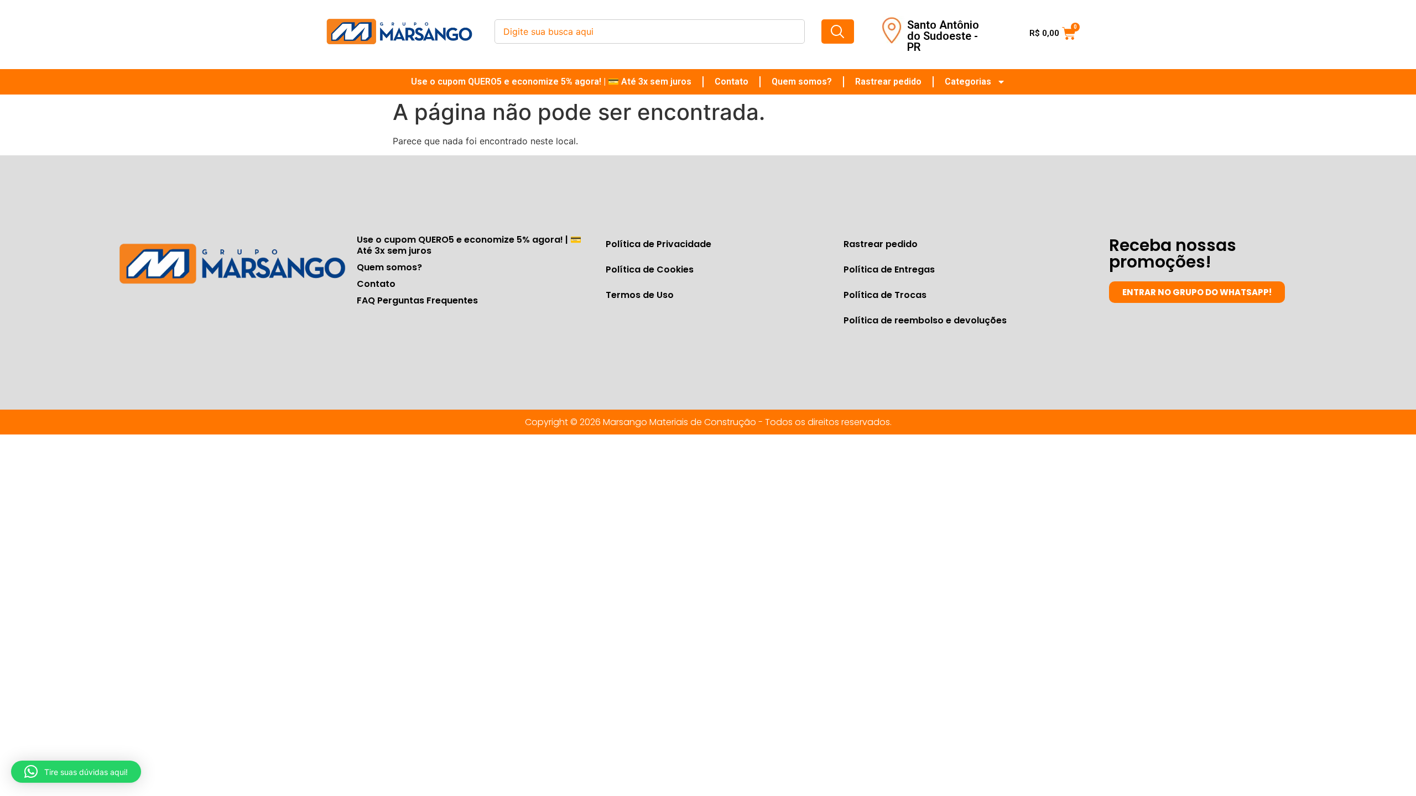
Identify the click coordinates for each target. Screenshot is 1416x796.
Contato (731, 81)
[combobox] (649, 31)
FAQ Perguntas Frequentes (417, 300)
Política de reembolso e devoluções (925, 320)
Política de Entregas (889, 269)
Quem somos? (802, 81)
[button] (76, 772)
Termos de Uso (640, 295)
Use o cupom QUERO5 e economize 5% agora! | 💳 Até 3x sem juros (551, 81)
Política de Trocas (885, 295)
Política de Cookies (650, 269)
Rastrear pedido (888, 81)
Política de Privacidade (658, 244)
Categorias (968, 81)
